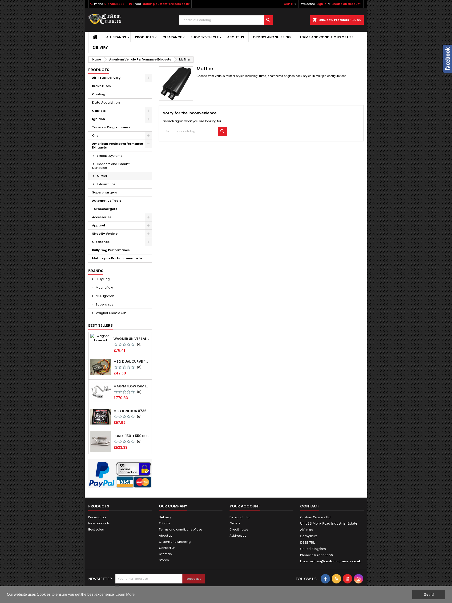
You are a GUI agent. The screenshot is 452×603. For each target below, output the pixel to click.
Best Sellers (100, 325)
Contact (309, 506)
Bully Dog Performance (111, 250)
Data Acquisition (106, 102)
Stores (164, 560)
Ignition (98, 119)
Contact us (167, 548)
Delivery (100, 47)
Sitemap (165, 554)
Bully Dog (102, 279)
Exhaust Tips (106, 184)
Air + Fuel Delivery (106, 78)
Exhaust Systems (109, 155)
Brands (95, 270)
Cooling (98, 94)
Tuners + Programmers (111, 127)
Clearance (172, 37)
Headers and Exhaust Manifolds (110, 166)
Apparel (98, 225)
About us (235, 37)
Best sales (96, 529)
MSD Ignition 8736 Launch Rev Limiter (131, 411)
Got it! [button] (429, 594)
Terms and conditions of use (326, 37)
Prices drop (97, 517)
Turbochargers (104, 209)
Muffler (102, 176)
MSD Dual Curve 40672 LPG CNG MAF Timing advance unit (131, 361)
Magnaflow (104, 287)
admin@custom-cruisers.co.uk (166, 4)
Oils (95, 135)
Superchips (104, 304)
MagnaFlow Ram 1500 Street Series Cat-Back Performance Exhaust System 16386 (131, 386)
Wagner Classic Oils (110, 313)
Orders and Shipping (272, 37)
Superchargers (104, 192)
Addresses (238, 535)
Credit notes (239, 529)
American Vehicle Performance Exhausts (117, 145)
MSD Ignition (104, 296)
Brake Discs (101, 86)
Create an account (346, 4)
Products (144, 37)
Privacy (164, 523)
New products (99, 523)
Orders (235, 523)
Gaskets (98, 111)
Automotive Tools (106, 200)
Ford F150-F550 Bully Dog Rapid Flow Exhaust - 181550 (131, 436)
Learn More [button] (125, 594)
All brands (116, 37)
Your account (245, 506)
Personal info (240, 517)
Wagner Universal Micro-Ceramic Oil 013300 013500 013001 (131, 339)
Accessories (101, 217)
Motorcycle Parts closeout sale (117, 258)
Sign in (321, 4)
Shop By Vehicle (204, 37)
